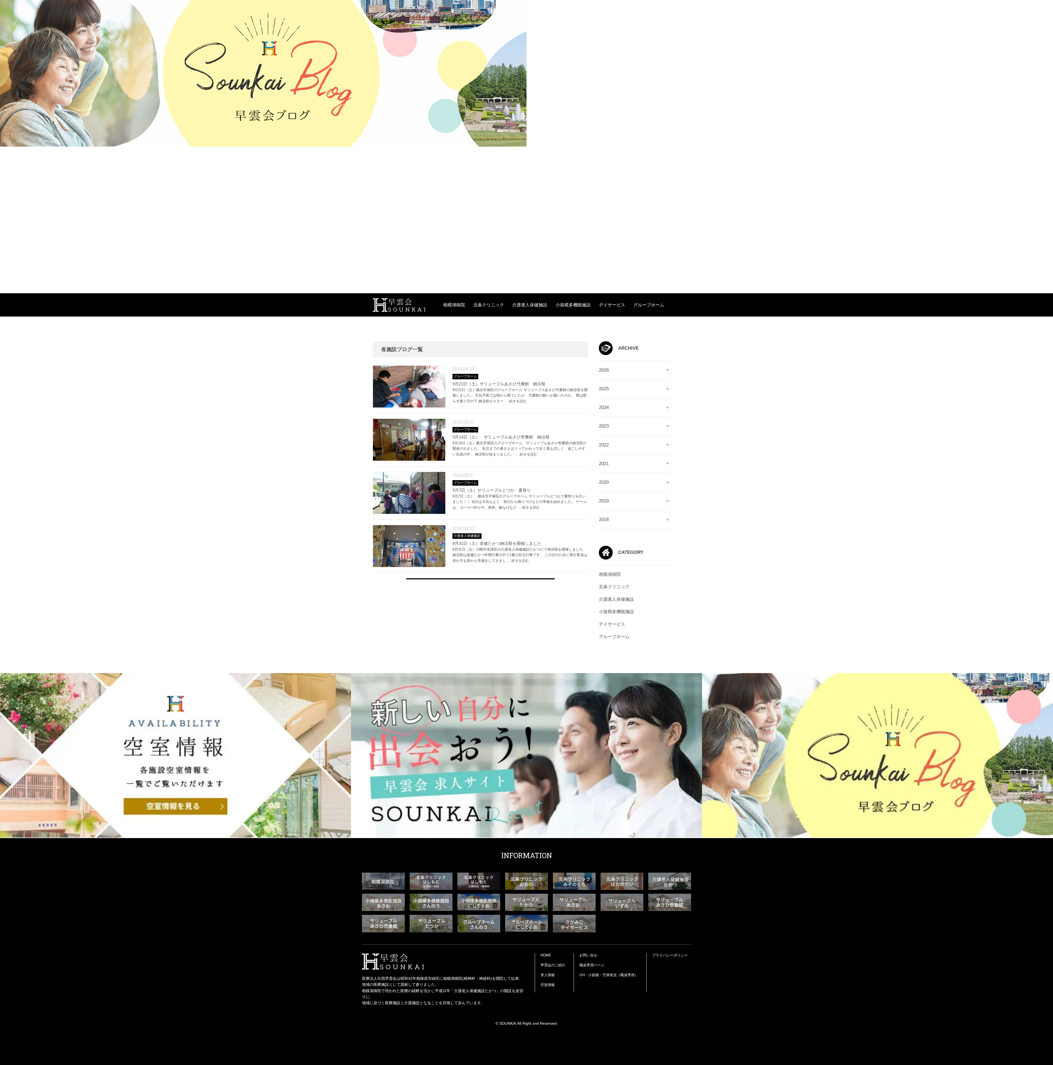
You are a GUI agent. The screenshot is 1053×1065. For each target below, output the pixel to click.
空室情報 (547, 985)
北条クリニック (488, 305)
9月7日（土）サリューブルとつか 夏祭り (491, 490)
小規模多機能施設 (573, 305)
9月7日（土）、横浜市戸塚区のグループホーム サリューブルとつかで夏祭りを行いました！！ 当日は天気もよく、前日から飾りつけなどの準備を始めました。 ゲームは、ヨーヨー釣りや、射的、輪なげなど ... (519, 502)
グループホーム (648, 305)
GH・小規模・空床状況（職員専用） (608, 975)
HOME (545, 955)
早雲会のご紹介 (552, 965)
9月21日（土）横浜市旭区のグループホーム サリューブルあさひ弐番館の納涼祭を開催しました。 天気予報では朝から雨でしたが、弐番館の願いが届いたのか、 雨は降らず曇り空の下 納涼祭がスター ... (520, 395)
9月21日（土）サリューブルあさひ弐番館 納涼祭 (498, 383)
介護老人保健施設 (529, 305)
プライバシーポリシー (670, 955)
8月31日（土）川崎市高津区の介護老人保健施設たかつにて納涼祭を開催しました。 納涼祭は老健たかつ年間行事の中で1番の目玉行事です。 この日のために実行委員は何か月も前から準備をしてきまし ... (519, 555)
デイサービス (612, 305)
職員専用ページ (591, 965)
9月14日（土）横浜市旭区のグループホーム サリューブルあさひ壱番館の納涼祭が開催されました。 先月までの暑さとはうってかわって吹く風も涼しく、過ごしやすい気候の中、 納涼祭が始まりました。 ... (519, 449)
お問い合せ (588, 955)
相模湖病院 (454, 305)
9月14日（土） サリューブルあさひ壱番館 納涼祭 (501, 437)
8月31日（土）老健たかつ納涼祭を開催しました (496, 543)
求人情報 (547, 975)
